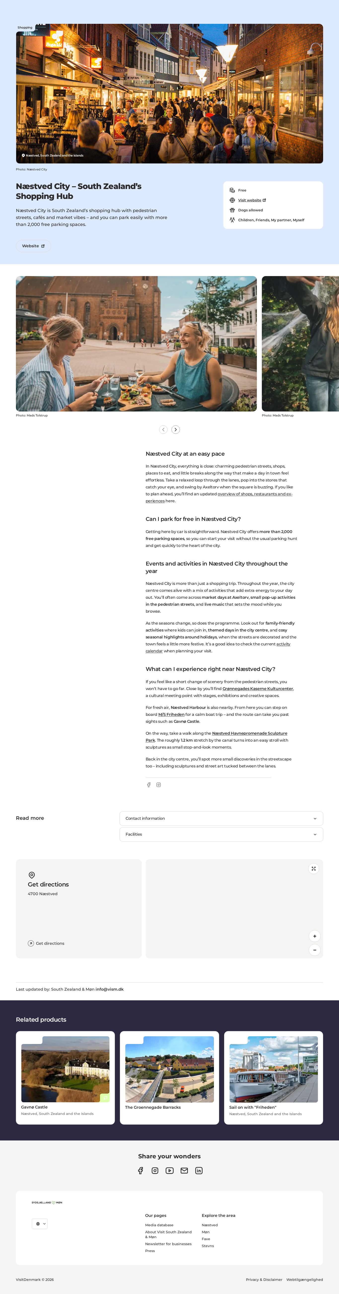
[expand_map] (313, 868)
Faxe (206, 1239)
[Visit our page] (155, 1170)
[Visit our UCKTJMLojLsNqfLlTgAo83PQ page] (169, 1170)
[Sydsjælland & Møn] (47, 1203)
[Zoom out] (315, 950)
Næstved (210, 1225)
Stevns (208, 1246)
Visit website (249, 200)
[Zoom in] (315, 936)
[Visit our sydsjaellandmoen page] (140, 1170)
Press (150, 1251)
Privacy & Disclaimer (264, 1279)
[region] (234, 908)
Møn (206, 1232)
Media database (159, 1225)
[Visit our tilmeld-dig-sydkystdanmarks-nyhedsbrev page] (184, 1170)
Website (30, 246)
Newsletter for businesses (168, 1244)
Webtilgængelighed (304, 1279)
